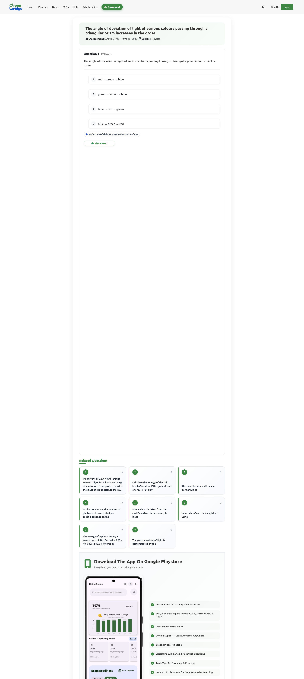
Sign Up (275, 7)
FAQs (66, 7)
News (55, 7)
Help (76, 7)
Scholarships (90, 7)
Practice (43, 7)
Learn (31, 7)
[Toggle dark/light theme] (263, 7)
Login (287, 7)
